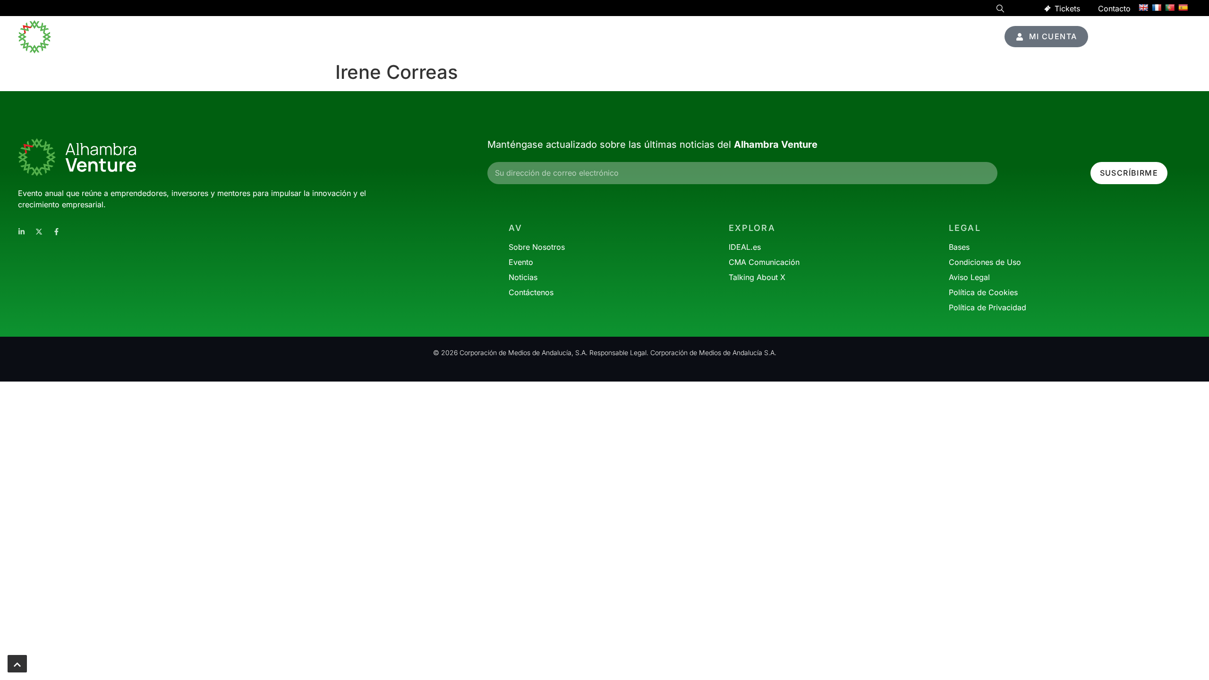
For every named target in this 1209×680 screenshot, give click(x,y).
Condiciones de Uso (985, 262)
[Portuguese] (1170, 7)
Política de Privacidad (987, 307)
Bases (959, 247)
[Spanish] (1183, 7)
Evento (786, 37)
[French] (1156, 7)
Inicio (643, 37)
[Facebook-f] (56, 231)
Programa (687, 37)
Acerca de (846, 37)
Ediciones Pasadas (927, 37)
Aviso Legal (969, 277)
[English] (1143, 7)
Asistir (733, 37)
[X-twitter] (39, 231)
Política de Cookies (983, 292)
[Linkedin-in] (21, 231)
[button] (1000, 10)
